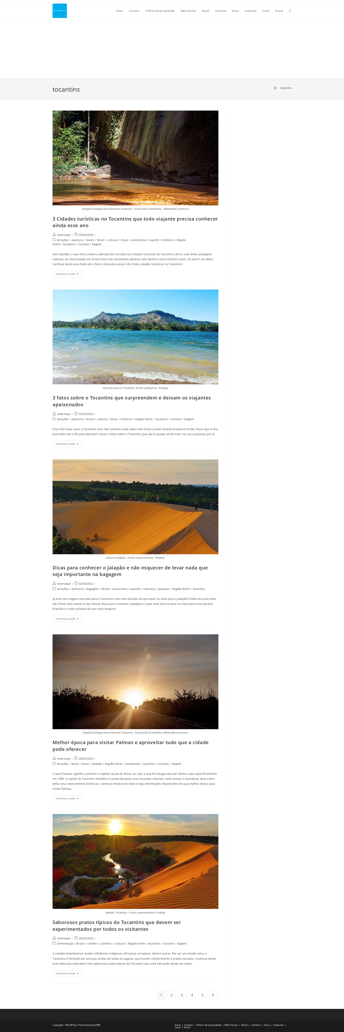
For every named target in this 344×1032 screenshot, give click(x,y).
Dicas (124, 240)
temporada (132, 764)
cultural (113, 240)
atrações (62, 240)
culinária (105, 943)
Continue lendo (69, 274)
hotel (178, 1027)
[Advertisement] (172, 48)
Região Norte (143, 419)
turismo (83, 244)
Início (178, 1025)
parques (163, 589)
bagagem (92, 589)
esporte (154, 240)
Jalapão (97, 764)
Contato (188, 1025)
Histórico (168, 240)
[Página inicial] (275, 88)
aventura (77, 240)
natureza (149, 589)
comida (92, 943)
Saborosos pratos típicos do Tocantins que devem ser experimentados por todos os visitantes (117, 925)
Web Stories (231, 1025)
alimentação (65, 943)
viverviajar (64, 235)
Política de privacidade (208, 1025)
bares (90, 240)
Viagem (97, 244)
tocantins (285, 88)
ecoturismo (138, 240)
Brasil (101, 240)
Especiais (279, 1025)
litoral (187, 1027)
